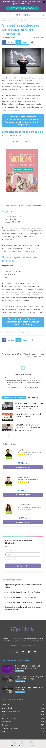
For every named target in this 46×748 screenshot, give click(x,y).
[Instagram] (17, 652)
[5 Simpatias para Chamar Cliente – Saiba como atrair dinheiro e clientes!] (7, 427)
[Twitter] (29, 652)
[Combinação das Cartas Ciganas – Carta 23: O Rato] (7, 689)
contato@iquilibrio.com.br (27, 646)
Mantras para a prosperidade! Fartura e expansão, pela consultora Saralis (29, 406)
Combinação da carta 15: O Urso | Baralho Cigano (21, 597)
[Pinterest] (23, 652)
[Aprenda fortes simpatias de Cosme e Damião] (7, 417)
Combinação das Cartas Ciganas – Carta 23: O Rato (29, 688)
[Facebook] (11, 652)
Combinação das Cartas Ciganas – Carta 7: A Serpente (23, 602)
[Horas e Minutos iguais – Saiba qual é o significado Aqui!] (7, 669)
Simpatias (11, 20)
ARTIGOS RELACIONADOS (14, 397)
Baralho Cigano (20, 681)
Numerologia (19, 670)
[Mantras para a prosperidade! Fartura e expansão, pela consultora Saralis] (7, 406)
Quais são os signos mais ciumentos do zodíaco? (33, 355)
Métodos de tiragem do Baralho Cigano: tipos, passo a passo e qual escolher (22, 608)
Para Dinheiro (20, 20)
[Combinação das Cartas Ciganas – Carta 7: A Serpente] (7, 679)
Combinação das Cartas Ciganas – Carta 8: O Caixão (22, 592)
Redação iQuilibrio (10, 37)
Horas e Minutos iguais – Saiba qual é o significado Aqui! (28, 667)
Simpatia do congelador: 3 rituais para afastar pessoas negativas (23, 586)
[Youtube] (35, 652)
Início (4, 20)
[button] (43, 15)
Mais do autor (33, 397)
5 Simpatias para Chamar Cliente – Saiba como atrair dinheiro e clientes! (27, 427)
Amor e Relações (7, 419)
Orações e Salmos (5, 408)
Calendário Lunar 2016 (11, 354)
